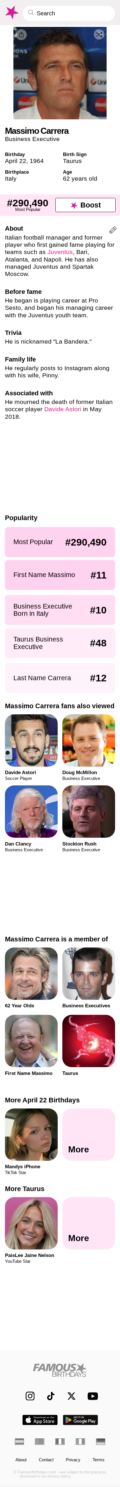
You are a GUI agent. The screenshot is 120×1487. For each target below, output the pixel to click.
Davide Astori (62, 409)
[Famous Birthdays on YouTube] (91, 1396)
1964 (37, 160)
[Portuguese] (39, 1441)
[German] (100, 1441)
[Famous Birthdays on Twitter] (68, 1395)
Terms (99, 1460)
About (21, 1460)
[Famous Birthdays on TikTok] (47, 1395)
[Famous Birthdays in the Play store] (80, 1420)
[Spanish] (19, 1441)
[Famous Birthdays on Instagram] (27, 1395)
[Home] (60, 1370)
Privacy (73, 1460)
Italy (11, 178)
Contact (46, 1460)
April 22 (15, 160)
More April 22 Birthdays (42, 1100)
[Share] (21, 34)
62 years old (80, 178)
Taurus (72, 160)
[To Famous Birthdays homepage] (11, 12)
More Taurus (25, 1189)
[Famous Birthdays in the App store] (40, 1420)
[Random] (99, 34)
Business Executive (32, 139)
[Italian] (80, 1441)
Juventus (60, 252)
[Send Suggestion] (113, 231)
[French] (60, 1441)
